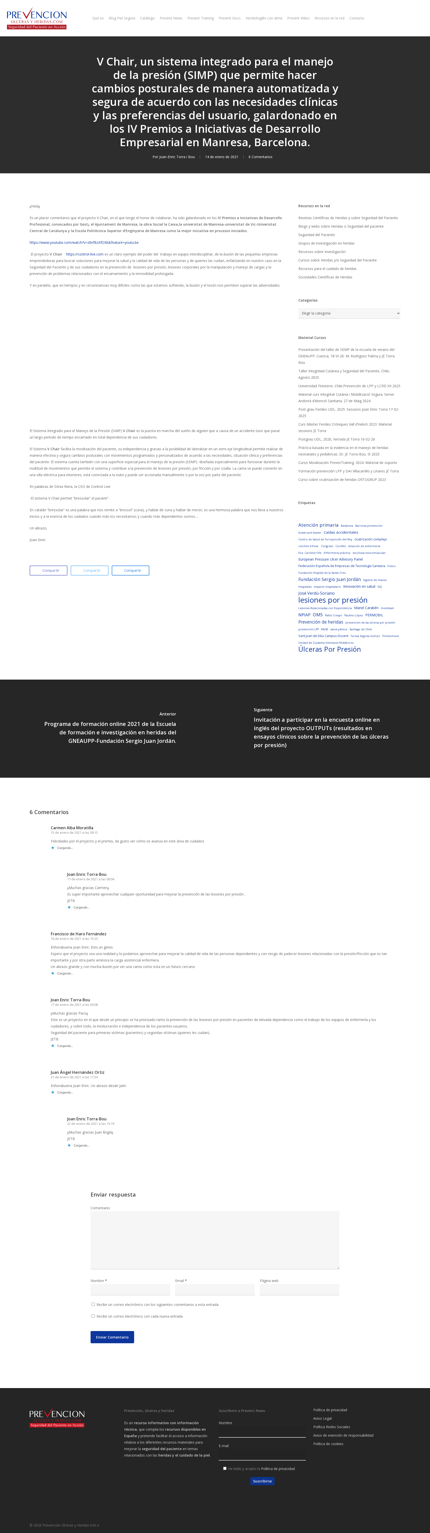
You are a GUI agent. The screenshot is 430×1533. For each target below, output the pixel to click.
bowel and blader (310, 532)
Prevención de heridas (320, 622)
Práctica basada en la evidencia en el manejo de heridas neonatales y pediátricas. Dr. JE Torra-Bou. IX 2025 (343, 450)
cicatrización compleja (370, 539)
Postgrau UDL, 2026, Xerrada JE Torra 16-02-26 (336, 439)
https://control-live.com (85, 254)
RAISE (324, 629)
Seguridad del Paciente (316, 234)
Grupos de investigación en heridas (326, 243)
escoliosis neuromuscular (369, 553)
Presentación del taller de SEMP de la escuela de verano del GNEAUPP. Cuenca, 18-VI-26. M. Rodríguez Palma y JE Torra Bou (346, 356)
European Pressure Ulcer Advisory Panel (330, 559)
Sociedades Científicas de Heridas (325, 277)
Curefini (340, 546)
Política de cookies (328, 1443)
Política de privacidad (278, 1468)
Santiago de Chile (360, 629)
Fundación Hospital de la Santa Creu (322, 573)
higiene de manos (374, 580)
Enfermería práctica (337, 553)
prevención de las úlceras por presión (370, 622)
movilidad (387, 608)
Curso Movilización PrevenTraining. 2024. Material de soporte (347, 462)
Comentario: (100, 1208)
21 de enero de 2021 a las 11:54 (74, 1077)
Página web (269, 1280)
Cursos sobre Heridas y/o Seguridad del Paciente (337, 260)
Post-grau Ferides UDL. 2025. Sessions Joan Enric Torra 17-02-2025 (348, 412)
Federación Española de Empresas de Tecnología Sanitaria (341, 566)
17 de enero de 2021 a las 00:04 (90, 879)
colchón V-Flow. (308, 546)
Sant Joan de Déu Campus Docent (323, 636)
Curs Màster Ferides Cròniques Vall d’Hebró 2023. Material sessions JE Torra (345, 427)
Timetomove (390, 636)
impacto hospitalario (327, 586)
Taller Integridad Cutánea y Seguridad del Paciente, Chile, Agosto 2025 (344, 374)
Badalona (347, 525)
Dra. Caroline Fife (310, 553)
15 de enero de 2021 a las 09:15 (74, 832)
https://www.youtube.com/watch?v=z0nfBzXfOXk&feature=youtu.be (84, 242)
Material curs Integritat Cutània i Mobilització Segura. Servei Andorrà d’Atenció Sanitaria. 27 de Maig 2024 (346, 397)
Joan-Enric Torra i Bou (177, 156)
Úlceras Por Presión (329, 649)
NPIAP (304, 615)
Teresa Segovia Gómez (365, 636)
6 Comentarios (260, 156)
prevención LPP (308, 629)
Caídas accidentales (341, 532)
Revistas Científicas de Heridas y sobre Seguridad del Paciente (348, 217)
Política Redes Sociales (331, 1426)
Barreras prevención (368, 525)
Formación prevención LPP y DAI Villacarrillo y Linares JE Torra (348, 471)
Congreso (327, 546)
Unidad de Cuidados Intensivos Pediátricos (325, 642)
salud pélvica (338, 629)
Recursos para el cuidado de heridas (327, 268)
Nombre (99, 1280)
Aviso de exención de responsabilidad (343, 1435)
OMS (318, 615)
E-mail (224, 1445)
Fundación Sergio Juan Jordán (329, 579)
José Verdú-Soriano (316, 593)
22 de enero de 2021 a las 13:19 (90, 1123)
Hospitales (305, 586)
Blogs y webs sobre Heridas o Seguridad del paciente (341, 226)
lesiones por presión (333, 600)
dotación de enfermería (364, 546)
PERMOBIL (374, 615)
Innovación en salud (359, 586)
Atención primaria (318, 525)
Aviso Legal (322, 1418)
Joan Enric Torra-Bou (87, 874)
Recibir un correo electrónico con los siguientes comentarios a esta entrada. (158, 1304)
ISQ (379, 586)
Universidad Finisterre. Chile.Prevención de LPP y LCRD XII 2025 (349, 385)
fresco (391, 566)
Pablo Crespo (333, 615)
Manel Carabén (366, 607)
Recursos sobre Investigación (322, 251)
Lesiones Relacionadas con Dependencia (325, 608)
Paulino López (353, 615)
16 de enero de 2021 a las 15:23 (74, 938)
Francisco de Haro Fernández (79, 934)
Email (181, 1280)
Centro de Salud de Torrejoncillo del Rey (325, 539)
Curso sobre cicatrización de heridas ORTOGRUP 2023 (342, 479)
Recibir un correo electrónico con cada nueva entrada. (140, 1316)
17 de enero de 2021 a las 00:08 (74, 1004)
